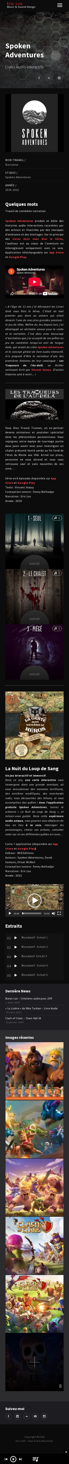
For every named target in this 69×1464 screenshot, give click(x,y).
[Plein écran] (59, 913)
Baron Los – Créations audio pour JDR (28, 998)
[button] (34, 900)
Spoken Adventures (19, 221)
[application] (34, 900)
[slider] (31, 913)
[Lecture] (10, 913)
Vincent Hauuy (41, 369)
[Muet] (53, 913)
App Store (56, 252)
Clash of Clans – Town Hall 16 (23, 1018)
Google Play (26, 483)
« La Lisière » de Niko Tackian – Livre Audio (31, 1008)
